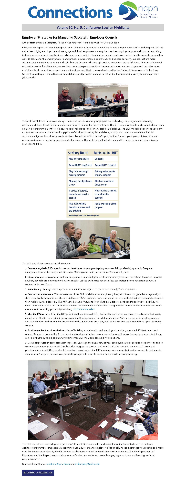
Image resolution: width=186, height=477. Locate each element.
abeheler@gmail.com (58, 464)
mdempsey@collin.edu (87, 464)
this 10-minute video (84, 309)
